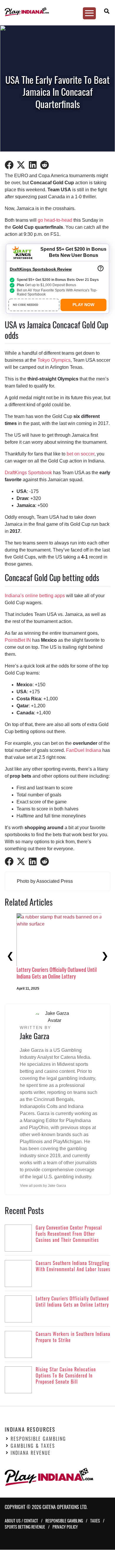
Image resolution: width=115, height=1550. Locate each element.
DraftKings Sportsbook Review (41, 269)
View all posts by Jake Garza (43, 1186)
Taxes (95, 1521)
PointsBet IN (18, 640)
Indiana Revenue (31, 1453)
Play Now (83, 304)
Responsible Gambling (38, 1439)
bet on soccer (80, 453)
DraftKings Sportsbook (28, 472)
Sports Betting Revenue (25, 1527)
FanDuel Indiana (83, 750)
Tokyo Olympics (53, 360)
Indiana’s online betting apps (35, 595)
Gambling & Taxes (33, 1446)
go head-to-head (55, 220)
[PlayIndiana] (55, 11)
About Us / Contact (21, 1521)
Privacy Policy (65, 1527)
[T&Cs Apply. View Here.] (100, 268)
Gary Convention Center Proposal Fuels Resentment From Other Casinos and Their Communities (53, 976)
